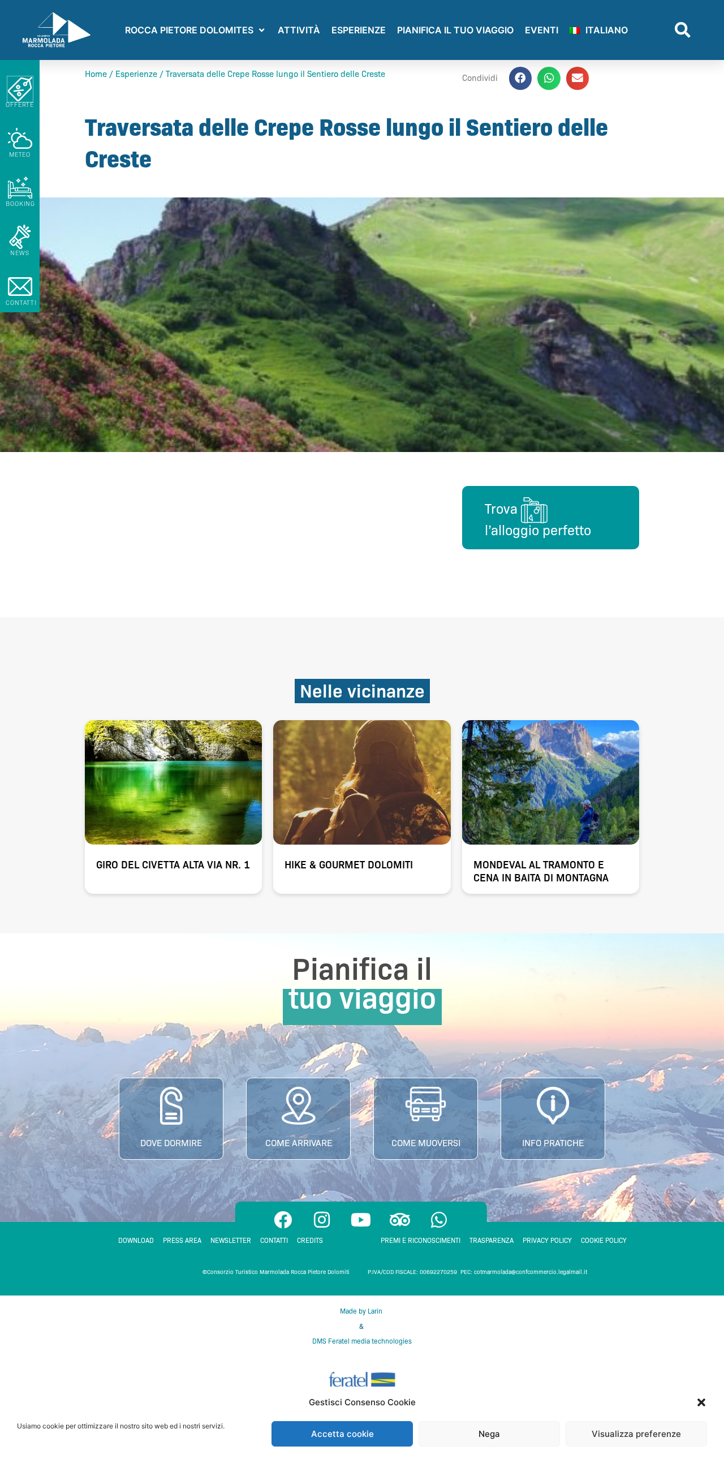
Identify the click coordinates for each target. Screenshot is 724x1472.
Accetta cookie (342, 1433)
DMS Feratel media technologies (362, 1341)
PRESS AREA (182, 1240)
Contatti (274, 1240)
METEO (20, 154)
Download (136, 1240)
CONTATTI (21, 303)
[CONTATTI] (20, 286)
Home (96, 74)
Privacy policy (547, 1240)
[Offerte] (20, 89)
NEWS (19, 253)
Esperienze (136, 74)
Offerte (20, 105)
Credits (310, 1240)
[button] (701, 1402)
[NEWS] (20, 237)
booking (20, 204)
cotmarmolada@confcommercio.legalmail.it (530, 1272)
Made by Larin (362, 1311)
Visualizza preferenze (636, 1433)
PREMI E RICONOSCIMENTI (420, 1240)
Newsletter (230, 1240)
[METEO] (20, 138)
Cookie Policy (604, 1240)
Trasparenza (491, 1240)
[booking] (20, 187)
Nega (489, 1433)
